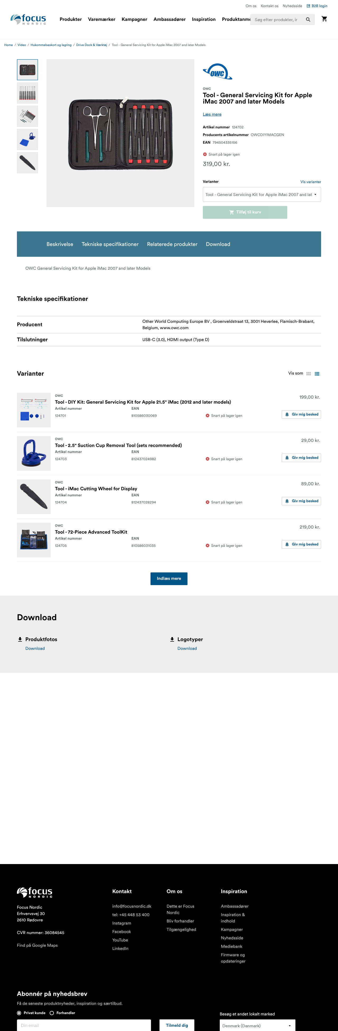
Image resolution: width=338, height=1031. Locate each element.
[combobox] (282, 19)
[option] (27, 69)
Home (8, 45)
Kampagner (134, 19)
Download (35, 648)
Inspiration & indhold (233, 918)
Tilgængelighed (181, 929)
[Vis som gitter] (308, 374)
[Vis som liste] (317, 374)
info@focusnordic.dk (131, 906)
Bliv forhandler (180, 921)
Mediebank (231, 946)
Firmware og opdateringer (233, 958)
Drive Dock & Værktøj (91, 45)
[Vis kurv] (324, 19)
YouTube (120, 940)
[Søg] (308, 19)
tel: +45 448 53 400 (130, 914)
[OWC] (217, 71)
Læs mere (212, 114)
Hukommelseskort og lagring (51, 45)
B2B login (319, 5)
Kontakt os (269, 5)
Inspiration (204, 19)
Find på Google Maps (37, 945)
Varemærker (101, 19)
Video (22, 45)
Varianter (211, 182)
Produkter (71, 19)
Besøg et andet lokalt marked (247, 1014)
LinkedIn (120, 948)
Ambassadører (170, 19)
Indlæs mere (169, 579)
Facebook (121, 931)
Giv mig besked (305, 414)
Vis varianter (311, 181)
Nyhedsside (292, 5)
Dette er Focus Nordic (180, 909)
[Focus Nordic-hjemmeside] (28, 19)
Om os (251, 5)
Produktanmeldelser (244, 19)
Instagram (121, 923)
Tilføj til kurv (248, 212)
